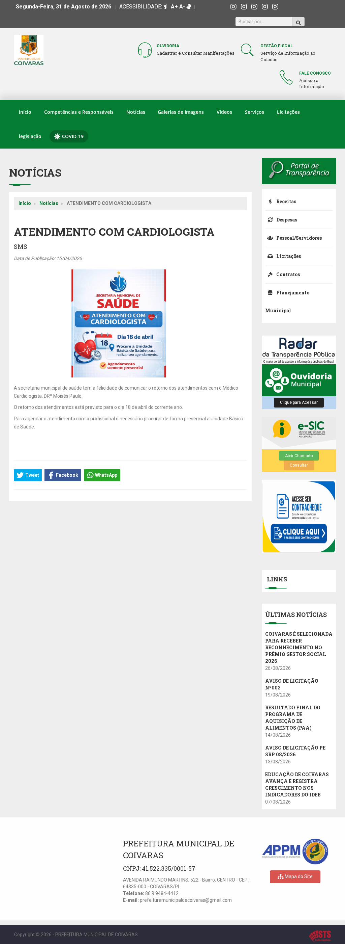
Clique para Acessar (299, 402)
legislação (30, 136)
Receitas (285, 201)
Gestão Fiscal (276, 46)
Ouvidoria (168, 46)
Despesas (286, 219)
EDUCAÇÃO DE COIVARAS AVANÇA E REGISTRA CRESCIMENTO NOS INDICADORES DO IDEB (297, 784)
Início (25, 112)
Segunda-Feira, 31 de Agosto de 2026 (63, 6)
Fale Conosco (315, 73)
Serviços (254, 112)
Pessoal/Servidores (298, 238)
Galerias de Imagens (181, 112)
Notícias (135, 112)
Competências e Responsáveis (79, 112)
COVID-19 (73, 136)
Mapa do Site (298, 876)
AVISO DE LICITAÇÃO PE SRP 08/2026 (295, 751)
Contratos (287, 274)
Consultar (299, 465)
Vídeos (224, 112)
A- (182, 6)
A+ (174, 6)
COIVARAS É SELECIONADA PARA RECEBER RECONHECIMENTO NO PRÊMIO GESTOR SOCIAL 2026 (299, 647)
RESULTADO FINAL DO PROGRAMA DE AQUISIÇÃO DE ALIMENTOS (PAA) (292, 717)
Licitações (288, 112)
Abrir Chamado (299, 455)
